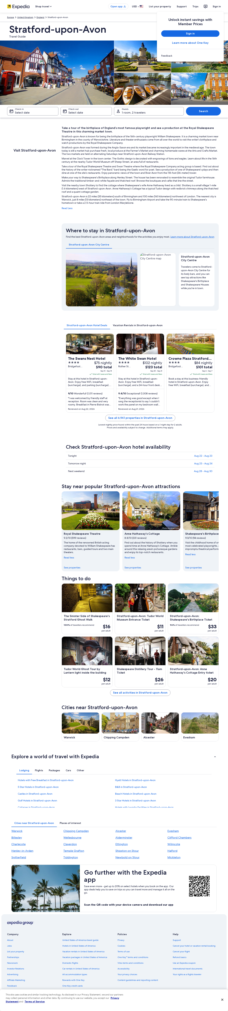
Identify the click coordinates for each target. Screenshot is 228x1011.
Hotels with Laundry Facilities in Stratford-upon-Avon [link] (144, 807)
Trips (195, 6)
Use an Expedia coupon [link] (184, 963)
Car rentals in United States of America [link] (80, 968)
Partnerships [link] (13, 957)
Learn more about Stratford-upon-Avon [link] (192, 236)
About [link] (10, 940)
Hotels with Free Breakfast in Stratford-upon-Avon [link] (46, 780)
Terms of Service (35, 1001)
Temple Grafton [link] (73, 851)
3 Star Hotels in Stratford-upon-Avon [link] (135, 800)
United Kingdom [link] (25, 17)
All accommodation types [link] (74, 974)
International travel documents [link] (187, 968)
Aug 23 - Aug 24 (203, 463)
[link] (190, 55)
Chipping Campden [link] (76, 831)
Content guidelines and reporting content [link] (138, 980)
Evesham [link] (173, 831)
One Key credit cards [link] (72, 985)
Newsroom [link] (12, 963)
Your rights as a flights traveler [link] (187, 974)
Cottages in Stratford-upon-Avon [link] (36, 807)
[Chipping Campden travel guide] (120, 726)
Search (203, 111)
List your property (160, 6)
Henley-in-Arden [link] (22, 851)
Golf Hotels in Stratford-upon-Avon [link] (37, 800)
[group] (197, 277)
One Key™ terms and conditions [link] (133, 957)
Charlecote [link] (18, 844)
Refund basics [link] (179, 957)
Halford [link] (172, 851)
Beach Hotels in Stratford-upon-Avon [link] (135, 793)
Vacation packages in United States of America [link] (84, 957)
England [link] (40, 17)
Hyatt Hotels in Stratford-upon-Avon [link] (135, 780)
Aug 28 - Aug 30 (203, 471)
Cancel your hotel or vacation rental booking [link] (194, 945)
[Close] (222, 1000)
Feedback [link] (12, 985)
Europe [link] (10, 17)
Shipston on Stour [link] (127, 851)
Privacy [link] (121, 940)
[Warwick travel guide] (80, 726)
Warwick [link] (16, 831)
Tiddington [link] (70, 857)
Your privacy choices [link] (127, 974)
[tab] (89, 245)
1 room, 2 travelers (134, 112)
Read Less (67, 208)
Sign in (217, 6)
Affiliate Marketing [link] (16, 980)
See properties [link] (72, 567)
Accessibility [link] (123, 968)
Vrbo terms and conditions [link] (130, 963)
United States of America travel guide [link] (80, 940)
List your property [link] (15, 951)
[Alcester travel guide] (160, 726)
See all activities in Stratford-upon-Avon (140, 692)
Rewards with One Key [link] (73, 980)
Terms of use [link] (124, 951)
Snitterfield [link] (18, 857)
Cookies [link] (121, 945)
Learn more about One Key (190, 42)
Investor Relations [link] (15, 968)
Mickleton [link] (173, 857)
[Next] (133, 279)
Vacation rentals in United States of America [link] (83, 951)
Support (182, 6)
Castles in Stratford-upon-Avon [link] (35, 793)
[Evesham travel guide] (200, 726)
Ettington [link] (121, 844)
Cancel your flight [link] (181, 951)
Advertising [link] (12, 974)
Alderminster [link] (123, 837)
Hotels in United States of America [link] (78, 945)
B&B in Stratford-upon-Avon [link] (131, 787)
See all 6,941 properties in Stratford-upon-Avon (140, 418)
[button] (114, 756)
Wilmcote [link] (173, 844)
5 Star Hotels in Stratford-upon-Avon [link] (38, 787)
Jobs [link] (9, 945)
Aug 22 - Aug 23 (203, 455)
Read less (69, 557)
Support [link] (177, 940)
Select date (22, 112)
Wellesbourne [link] (72, 837)
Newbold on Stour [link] (127, 857)
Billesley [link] (16, 837)
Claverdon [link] (70, 844)
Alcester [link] (120, 831)
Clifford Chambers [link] (179, 837)
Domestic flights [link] (70, 963)
